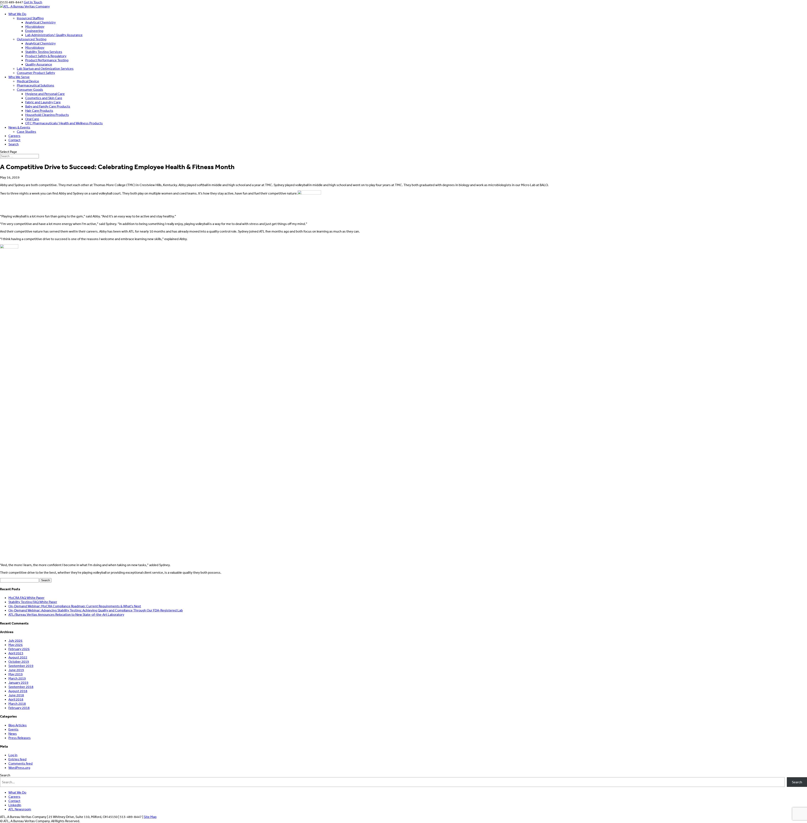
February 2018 (19, 708)
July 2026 (15, 640)
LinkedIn (14, 805)
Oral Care (32, 119)
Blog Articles (17, 725)
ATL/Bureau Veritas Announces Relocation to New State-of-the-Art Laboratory (66, 614)
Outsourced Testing (31, 39)
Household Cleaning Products (47, 115)
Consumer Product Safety (36, 73)
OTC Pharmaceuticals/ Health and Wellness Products (64, 123)
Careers (14, 136)
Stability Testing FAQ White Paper (32, 602)
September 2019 (20, 666)
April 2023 (15, 653)
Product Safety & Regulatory (45, 56)
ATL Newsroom (19, 809)
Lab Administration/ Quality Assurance (54, 35)
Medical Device (28, 81)
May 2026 (15, 645)
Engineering (34, 31)
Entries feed (17, 759)
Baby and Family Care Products (47, 106)
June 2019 (16, 670)
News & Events (19, 127)
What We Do (17, 14)
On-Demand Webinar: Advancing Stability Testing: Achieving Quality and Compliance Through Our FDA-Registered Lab (95, 610)
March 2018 (17, 703)
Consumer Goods (30, 89)
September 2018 (20, 687)
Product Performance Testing (47, 60)
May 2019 (15, 674)
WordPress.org (19, 767)
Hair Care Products (39, 110)
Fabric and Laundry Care (43, 102)
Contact (14, 140)
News (12, 733)
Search (13, 144)
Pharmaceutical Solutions (35, 85)
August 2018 (17, 691)
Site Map (150, 817)
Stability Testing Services (43, 52)
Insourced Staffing (30, 18)
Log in (12, 755)
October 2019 (18, 661)
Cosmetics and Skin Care (43, 98)
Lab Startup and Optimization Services (45, 68)
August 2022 (17, 657)
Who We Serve (19, 77)
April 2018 (15, 699)
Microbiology (34, 26)
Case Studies (26, 131)
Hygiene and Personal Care (45, 94)
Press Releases (19, 738)
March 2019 (17, 678)
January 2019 (18, 682)
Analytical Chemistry (40, 22)
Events (13, 729)
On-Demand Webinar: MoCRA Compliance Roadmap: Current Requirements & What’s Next (74, 606)
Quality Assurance (38, 64)
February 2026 (19, 649)
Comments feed (20, 763)
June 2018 (16, 695)
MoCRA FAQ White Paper (26, 598)
